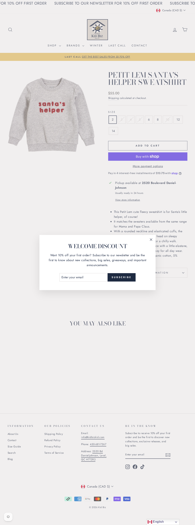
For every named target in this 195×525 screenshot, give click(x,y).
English (158, 521)
